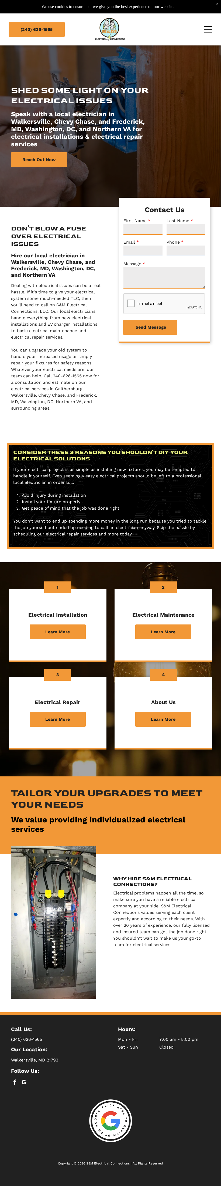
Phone (173, 242)
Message (132, 263)
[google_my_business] (24, 1083)
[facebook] (15, 1083)
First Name (135, 220)
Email (129, 242)
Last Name (178, 220)
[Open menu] (208, 29)
